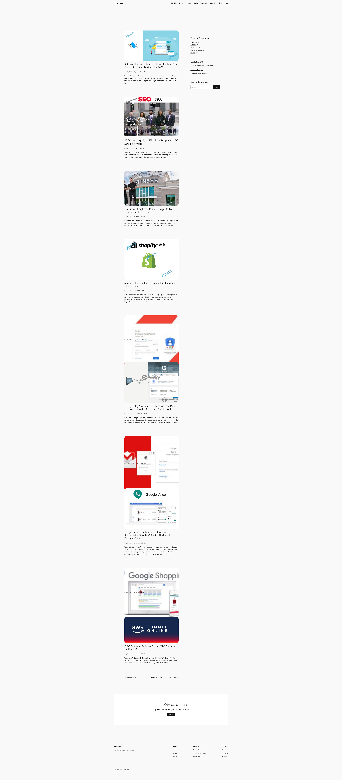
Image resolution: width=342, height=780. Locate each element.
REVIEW (144, 72)
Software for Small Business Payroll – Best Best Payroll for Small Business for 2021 (150, 66)
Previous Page (130, 677)
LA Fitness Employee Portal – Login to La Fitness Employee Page (148, 210)
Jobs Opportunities (196, 50)
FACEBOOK (194, 42)
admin (138, 72)
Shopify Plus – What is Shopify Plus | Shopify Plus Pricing (149, 284)
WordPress (126, 769)
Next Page (174, 677)
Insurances (194, 47)
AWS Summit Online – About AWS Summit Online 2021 (149, 648)
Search (217, 87)
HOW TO (144, 340)
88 (150, 677)
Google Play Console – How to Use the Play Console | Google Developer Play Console (149, 407)
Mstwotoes (118, 3)
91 (156, 677)
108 (161, 677)
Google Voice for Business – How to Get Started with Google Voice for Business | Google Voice (147, 535)
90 (154, 677)
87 (147, 677)
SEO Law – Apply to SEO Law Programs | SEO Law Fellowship (151, 142)
